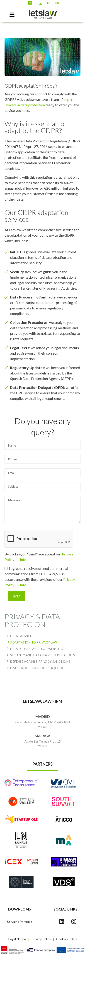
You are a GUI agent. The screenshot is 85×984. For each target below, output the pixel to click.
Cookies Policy (66, 939)
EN (57, 3)
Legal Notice (17, 939)
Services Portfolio (19, 922)
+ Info (21, 559)
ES (49, 3)
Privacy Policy (41, 939)
